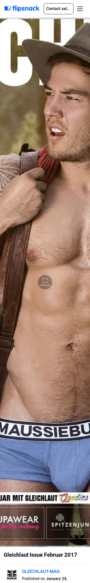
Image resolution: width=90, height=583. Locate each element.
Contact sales (58, 8)
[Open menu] (80, 8)
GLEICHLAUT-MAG (41, 571)
